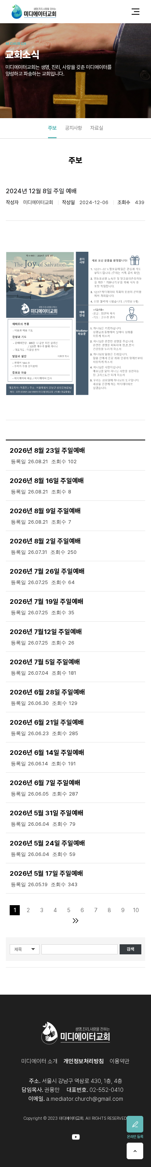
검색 (130, 949)
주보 (52, 128)
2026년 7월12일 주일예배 (46, 632)
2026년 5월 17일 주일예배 (46, 873)
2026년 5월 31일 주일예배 (46, 813)
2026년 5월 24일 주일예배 (47, 843)
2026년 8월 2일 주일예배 (45, 541)
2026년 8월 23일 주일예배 (47, 450)
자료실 (96, 128)
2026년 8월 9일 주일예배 (45, 511)
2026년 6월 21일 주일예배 (47, 722)
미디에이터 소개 (39, 1061)
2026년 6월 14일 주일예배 (47, 752)
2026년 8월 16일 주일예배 (47, 481)
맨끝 (75, 920)
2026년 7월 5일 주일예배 (45, 662)
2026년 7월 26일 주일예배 (47, 571)
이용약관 (120, 1061)
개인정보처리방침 (83, 1061)
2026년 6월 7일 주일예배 (45, 783)
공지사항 (73, 128)
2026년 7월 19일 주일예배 (46, 601)
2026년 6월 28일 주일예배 (47, 692)
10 (136, 910)
